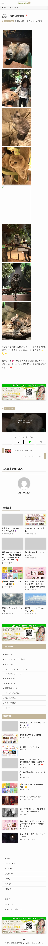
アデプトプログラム (13, 693)
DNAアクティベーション (14, 674)
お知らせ (8, 654)
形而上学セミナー (12, 688)
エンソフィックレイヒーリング (16, 669)
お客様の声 (8, 874)
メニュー (8, 869)
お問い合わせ (9, 889)
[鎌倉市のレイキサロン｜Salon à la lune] (24, 3)
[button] (7, 442)
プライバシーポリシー (13, 909)
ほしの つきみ (24, 493)
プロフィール (9, 864)
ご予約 (7, 879)
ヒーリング (9, 664)
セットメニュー (11, 698)
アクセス (8, 884)
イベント (9, 708)
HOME (7, 858)
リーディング (10, 679)
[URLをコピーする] (41, 442)
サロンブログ (9, 21)
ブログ (7, 899)
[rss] (24, 940)
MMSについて (10, 904)
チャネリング (10, 683)
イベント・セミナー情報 (15, 659)
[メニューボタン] (3, 3)
